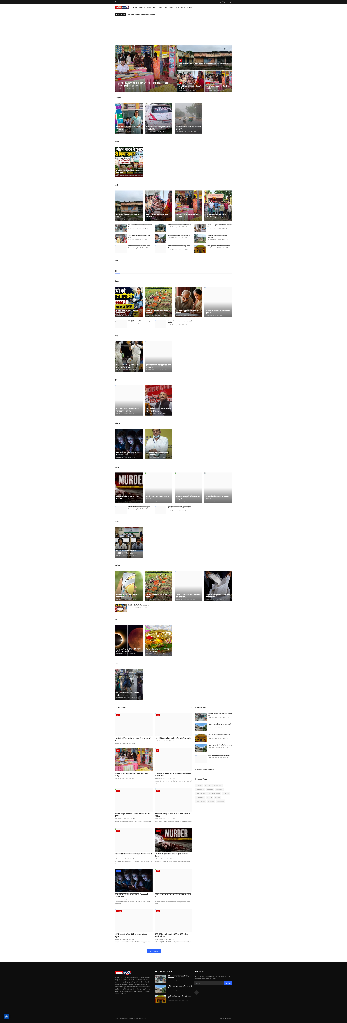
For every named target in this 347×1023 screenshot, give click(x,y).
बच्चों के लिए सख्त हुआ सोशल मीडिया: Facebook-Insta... (127, 454)
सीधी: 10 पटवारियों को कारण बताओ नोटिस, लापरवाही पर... (140, 225)
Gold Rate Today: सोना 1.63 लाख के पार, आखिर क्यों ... (188, 596)
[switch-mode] (230, 2)
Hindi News (219, 789)
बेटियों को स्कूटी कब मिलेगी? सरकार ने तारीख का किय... (127, 312)
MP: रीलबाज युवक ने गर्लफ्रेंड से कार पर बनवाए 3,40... (158, 128)
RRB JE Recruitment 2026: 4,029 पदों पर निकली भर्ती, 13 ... (171, 935)
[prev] (228, 14)
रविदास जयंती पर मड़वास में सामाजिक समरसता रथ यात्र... (216, 215)
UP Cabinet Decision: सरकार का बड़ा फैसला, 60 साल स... (127, 410)
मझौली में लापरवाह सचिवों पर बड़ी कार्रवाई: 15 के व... (139, 246)
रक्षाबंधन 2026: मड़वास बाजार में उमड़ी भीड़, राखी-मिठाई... (131, 774)
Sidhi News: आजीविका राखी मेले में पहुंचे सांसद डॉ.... (139, 236)
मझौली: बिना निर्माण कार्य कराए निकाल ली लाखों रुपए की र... (133, 739)
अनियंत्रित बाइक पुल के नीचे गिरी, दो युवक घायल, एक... (188, 497)
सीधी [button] (154, 7)
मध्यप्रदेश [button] (141, 7)
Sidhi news (199, 785)
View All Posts (187, 708)
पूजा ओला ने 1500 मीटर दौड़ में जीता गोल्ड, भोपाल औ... (158, 366)
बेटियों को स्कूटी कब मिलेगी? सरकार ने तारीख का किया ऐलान (132, 815)
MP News (207, 785)
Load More (152, 951)
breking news (200, 789)
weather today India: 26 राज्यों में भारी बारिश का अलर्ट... (172, 815)
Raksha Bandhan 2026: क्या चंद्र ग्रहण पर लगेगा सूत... (157, 650)
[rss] (196, 992)
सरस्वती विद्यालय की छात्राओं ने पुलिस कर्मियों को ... (157, 215)
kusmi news (220, 801)
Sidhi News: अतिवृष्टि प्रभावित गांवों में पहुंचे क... (179, 235)
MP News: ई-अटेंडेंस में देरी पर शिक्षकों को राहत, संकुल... (131, 935)
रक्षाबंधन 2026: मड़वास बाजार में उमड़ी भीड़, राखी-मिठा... (218, 87)
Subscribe (228, 983)
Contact (117, 2)
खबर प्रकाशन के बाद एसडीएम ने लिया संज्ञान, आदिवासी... (217, 236)
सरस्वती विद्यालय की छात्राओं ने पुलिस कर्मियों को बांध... (190, 87)
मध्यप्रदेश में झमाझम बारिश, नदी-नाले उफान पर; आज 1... (188, 128)
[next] (231, 14)
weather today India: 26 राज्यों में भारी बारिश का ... (127, 694)
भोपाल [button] (148, 7)
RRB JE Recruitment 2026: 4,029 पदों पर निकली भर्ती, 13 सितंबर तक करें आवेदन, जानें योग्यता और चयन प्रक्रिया (155, 14)
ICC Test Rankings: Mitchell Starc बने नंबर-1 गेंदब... (127, 366)
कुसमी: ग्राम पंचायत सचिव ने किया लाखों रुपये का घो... (219, 246)
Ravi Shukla (182, 68)
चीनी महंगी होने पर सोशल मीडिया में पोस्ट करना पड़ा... (139, 321)
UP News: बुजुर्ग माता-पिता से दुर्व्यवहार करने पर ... (187, 312)
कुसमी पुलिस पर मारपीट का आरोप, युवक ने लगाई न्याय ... (179, 507)
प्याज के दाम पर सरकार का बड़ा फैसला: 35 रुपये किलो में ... (133, 855)
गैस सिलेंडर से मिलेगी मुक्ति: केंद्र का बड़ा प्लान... (138, 605)
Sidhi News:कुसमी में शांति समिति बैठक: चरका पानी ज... (219, 225)
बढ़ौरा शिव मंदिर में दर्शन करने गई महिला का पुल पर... (139, 507)
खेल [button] (176, 7)
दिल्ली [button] (171, 7)
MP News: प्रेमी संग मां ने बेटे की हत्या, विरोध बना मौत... (171, 855)
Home (135, 7)
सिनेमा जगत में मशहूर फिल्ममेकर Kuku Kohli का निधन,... (157, 454)
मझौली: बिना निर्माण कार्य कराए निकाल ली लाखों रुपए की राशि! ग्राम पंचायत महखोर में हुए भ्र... (203, 64)
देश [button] (165, 7)
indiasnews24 (121, 89)
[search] (230, 7)
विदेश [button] (160, 7)
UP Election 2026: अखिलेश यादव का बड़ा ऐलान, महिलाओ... (158, 410)
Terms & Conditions (224, 1018)
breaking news (217, 785)
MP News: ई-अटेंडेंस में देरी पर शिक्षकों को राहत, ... (128, 128)
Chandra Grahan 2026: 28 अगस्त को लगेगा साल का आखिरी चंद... (173, 774)
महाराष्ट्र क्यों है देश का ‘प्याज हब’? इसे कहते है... (157, 596)
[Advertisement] (173, 29)
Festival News (200, 797)
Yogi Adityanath (201, 801)
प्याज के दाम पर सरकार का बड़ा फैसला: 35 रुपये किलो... (158, 312)
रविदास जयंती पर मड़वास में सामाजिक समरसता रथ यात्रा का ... (173, 895)
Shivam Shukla (120, 175)
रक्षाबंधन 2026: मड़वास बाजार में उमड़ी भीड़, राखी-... (187, 215)
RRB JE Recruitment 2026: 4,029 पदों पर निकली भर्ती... (126, 552)
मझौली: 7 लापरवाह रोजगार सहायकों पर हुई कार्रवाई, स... (179, 246)
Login (220, 2)
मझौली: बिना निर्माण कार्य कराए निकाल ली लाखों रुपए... (127, 215)
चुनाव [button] (182, 7)
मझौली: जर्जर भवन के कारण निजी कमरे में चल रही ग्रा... (180, 225)
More (189, 7)
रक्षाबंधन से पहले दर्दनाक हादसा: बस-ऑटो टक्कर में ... (217, 497)
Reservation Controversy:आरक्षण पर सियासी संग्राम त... (180, 321)
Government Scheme (214, 793)
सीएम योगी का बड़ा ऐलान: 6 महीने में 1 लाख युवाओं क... (218, 312)
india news (226, 793)
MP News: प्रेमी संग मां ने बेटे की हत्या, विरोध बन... (128, 497)
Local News (211, 801)
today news (210, 789)
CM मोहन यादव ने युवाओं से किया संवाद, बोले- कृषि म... (127, 172)
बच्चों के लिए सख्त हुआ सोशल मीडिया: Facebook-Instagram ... (132, 895)
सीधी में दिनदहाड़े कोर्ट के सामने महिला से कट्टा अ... (157, 497)
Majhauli (217, 797)
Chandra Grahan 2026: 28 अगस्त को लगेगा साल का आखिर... (128, 650)
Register (225, 2)
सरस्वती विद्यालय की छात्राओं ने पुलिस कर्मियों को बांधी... (173, 738)
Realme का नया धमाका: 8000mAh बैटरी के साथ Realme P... (127, 596)
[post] (146, 68)
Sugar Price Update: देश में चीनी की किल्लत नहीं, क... (218, 596)
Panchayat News (201, 793)
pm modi (209, 797)
